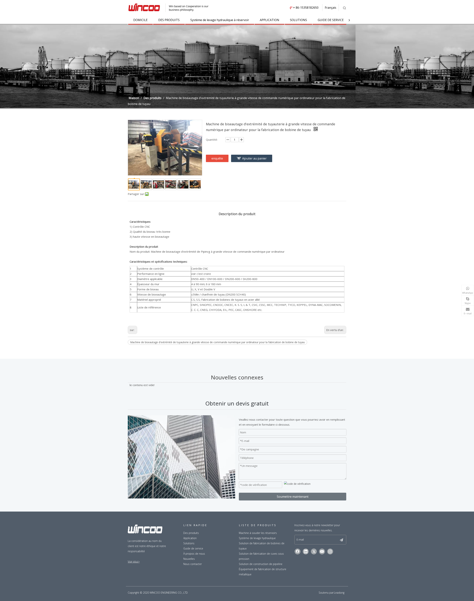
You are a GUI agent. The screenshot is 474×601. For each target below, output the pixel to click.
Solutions (188, 543)
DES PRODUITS (169, 20)
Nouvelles (189, 559)
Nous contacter (192, 564)
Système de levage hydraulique (257, 538)
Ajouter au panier (254, 158)
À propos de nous (194, 553)
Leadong (339, 592)
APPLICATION (269, 20)
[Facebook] (298, 551)
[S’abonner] (341, 539)
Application (190, 538)
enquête (217, 158)
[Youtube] (322, 551)
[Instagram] (330, 551)
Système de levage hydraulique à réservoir (219, 20)
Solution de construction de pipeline (260, 564)
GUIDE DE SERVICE (331, 20)
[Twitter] (314, 551)
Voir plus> (134, 561)
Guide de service (193, 548)
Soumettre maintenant (292, 497)
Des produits (191, 533)
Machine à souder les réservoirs (258, 533)
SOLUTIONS (298, 20)
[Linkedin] (306, 551)
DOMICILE (140, 20)
